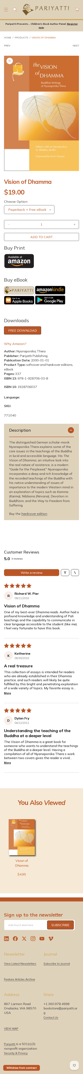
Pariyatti (10, 1044)
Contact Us (51, 1017)
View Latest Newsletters (20, 963)
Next (76, 45)
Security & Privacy (16, 1053)
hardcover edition (34, 514)
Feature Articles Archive (19, 979)
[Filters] (65, 572)
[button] (6, 9)
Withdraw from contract (21, 1067)
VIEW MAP (11, 1028)
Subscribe (60, 925)
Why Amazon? (15, 344)
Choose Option (15, 202)
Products (21, 37)
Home (7, 37)
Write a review (32, 573)
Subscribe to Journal (57, 963)
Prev (7, 45)
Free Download (22, 330)
